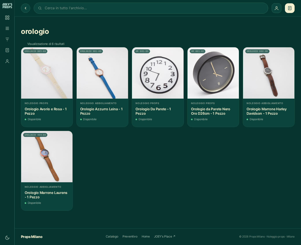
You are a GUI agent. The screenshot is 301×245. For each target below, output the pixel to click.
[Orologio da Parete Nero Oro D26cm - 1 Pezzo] (213, 73)
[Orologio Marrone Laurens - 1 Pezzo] (46, 156)
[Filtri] (7, 39)
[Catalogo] (7, 17)
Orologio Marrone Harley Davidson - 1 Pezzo (267, 111)
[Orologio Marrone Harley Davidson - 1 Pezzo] (268, 73)
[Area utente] (7, 61)
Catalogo (112, 236)
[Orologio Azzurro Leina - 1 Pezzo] (102, 73)
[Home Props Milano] (7, 5)
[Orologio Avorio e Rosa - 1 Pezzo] (46, 73)
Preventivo (130, 236)
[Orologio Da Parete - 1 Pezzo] (157, 73)
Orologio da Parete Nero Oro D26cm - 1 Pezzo (210, 111)
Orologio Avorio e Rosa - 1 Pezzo (46, 111)
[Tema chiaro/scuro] (7, 238)
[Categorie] (7, 28)
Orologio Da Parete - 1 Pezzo (153, 111)
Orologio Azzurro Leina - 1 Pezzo (101, 111)
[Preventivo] (7, 50)
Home (146, 236)
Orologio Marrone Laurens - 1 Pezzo (46, 195)
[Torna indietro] (25, 8)
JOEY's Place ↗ (165, 236)
